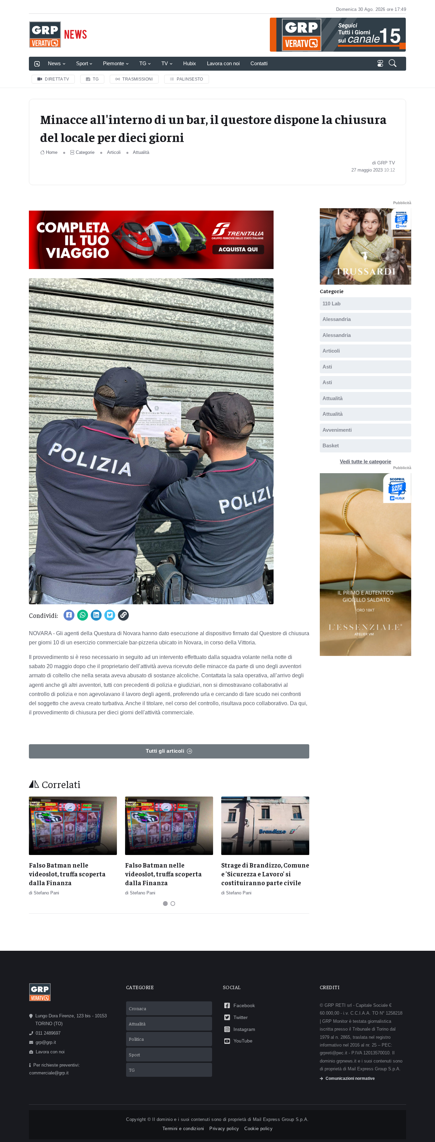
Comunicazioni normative (350, 1078)
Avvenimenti (337, 430)
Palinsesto (190, 79)
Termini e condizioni (183, 1128)
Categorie (85, 152)
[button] (393, 64)
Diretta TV (57, 79)
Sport (82, 63)
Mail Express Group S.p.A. (281, 1119)
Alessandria (337, 319)
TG (142, 63)
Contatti (258, 63)
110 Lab (332, 303)
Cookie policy (258, 1128)
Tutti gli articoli (165, 751)
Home (51, 152)
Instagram (244, 1029)
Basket (331, 445)
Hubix (189, 63)
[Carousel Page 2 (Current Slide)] (173, 903)
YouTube (243, 1040)
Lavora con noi (223, 63)
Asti (327, 367)
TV (164, 63)
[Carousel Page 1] (165, 903)
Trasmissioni (137, 79)
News (54, 63)
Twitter (240, 1017)
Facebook (244, 1005)
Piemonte (113, 63)
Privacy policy (224, 1128)
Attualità (141, 152)
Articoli (114, 152)
